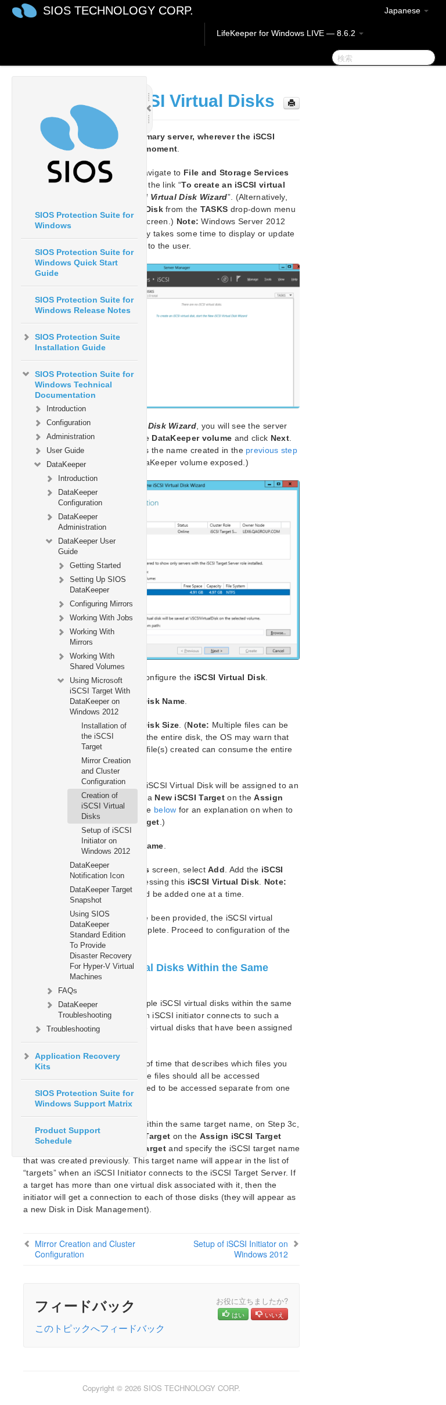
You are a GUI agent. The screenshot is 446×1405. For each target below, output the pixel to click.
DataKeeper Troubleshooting (85, 1009)
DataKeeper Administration (82, 521)
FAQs (67, 990)
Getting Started (95, 565)
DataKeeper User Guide (87, 546)
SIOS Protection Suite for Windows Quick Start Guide (84, 262)
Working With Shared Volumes (97, 661)
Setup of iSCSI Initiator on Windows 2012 (106, 841)
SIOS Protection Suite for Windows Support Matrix (84, 1098)
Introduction (66, 408)
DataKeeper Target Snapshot (101, 894)
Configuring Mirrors (101, 603)
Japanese (403, 10)
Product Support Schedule (67, 1135)
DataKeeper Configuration (80, 497)
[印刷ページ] (291, 103)
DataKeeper (66, 464)
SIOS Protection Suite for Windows (84, 220)
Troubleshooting (73, 1029)
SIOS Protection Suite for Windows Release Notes (84, 305)
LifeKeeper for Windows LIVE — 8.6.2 (287, 33)
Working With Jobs (101, 617)
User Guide (65, 450)
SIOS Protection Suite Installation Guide (77, 342)
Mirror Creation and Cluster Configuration (106, 771)
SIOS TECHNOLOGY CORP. (118, 10)
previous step (271, 450)
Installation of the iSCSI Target (104, 736)
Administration (70, 436)
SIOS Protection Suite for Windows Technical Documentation (84, 384)
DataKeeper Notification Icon (97, 870)
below (165, 809)
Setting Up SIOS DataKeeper (98, 584)
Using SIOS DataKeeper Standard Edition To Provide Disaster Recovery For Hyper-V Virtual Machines (102, 945)
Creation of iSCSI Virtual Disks (103, 806)
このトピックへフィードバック (100, 1328)
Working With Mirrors (92, 636)
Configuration (68, 422)
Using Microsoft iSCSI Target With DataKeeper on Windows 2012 (100, 696)
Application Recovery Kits (77, 1061)
